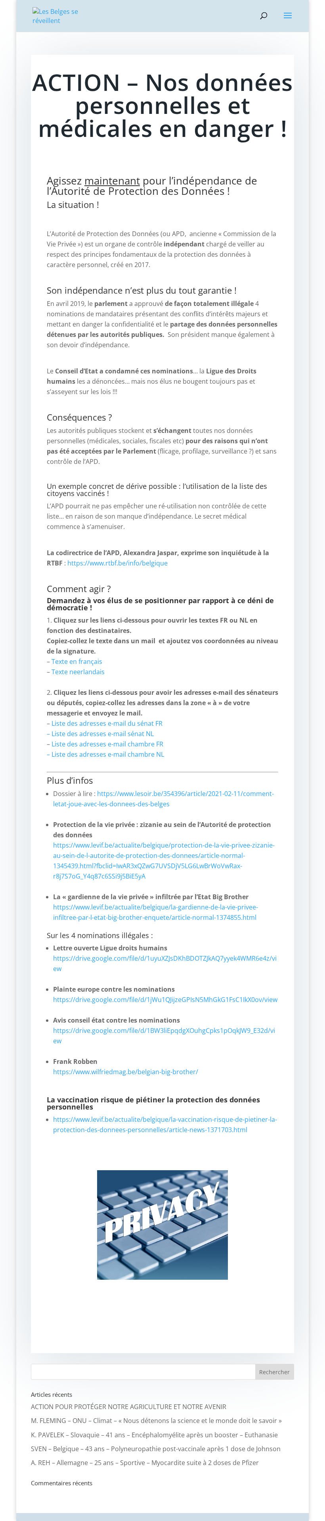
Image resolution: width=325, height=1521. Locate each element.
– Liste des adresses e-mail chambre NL (105, 754)
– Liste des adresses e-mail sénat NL (100, 733)
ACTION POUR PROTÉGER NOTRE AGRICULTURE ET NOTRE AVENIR (128, 1406)
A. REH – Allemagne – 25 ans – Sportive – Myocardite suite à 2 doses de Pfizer (145, 1462)
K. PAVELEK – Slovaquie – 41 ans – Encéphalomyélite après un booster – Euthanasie (154, 1435)
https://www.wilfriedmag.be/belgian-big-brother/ (125, 1071)
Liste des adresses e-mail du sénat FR (107, 723)
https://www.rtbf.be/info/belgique (117, 563)
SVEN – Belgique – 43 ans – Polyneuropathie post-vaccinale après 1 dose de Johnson (156, 1448)
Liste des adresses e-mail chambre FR (107, 744)
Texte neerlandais (78, 671)
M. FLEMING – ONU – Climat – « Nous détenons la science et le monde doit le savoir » (156, 1420)
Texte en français (77, 661)
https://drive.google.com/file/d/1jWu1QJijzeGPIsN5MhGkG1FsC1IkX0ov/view (165, 999)
